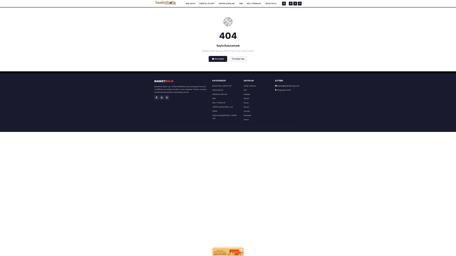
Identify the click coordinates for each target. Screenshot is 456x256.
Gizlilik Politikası (250, 86)
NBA (241, 3)
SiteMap (247, 94)
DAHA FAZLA (271, 3)
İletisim (246, 107)
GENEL (215, 111)
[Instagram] (300, 3)
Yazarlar (247, 111)
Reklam (246, 98)
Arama (246, 120)
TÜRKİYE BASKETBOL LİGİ (222, 107)
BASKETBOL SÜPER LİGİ (221, 86)
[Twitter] (295, 3)
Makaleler (247, 115)
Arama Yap (239, 59)
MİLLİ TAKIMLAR (254, 3)
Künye (246, 103)
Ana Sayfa (190, 3)
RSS (245, 90)
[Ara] (284, 3)
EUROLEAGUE (217, 90)
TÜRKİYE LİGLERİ (206, 3)
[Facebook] (291, 3)
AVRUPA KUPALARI (227, 3)
